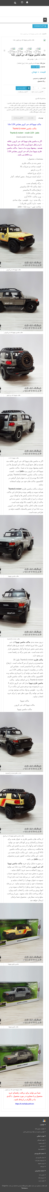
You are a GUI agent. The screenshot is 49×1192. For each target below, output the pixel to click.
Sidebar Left (39, 26)
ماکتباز (21, 107)
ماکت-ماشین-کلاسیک (25, 110)
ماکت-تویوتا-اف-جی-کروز (23, 103)
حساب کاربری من (40, 1157)
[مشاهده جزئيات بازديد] (44, 1121)
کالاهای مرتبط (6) (18, 118)
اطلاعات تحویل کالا (39, 1129)
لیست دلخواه (41, 1163)
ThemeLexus (24, 1188)
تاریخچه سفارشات (39, 1160)
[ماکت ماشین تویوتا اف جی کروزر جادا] (24, 40)
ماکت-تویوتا (35, 103)
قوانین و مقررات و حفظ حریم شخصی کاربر (33, 1132)
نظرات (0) (30, 118)
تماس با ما (41, 1175)
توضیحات (40, 118)
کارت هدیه (41, 1143)
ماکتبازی (16, 107)
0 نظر (37, 59)
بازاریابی (42, 1146)
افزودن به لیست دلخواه (36, 92)
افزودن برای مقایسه (22, 92)
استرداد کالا (41, 1178)
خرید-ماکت (42, 112)
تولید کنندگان (40, 1140)
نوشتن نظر (30, 59)
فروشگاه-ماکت (34, 112)
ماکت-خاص (17, 105)
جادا (12, 107)
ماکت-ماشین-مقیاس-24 (31, 107)
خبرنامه (42, 1166)
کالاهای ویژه (41, 1149)
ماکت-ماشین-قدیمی (13, 110)
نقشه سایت (41, 1181)
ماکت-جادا (8, 107)
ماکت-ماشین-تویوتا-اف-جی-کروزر (31, 105)
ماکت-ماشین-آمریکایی (39, 110)
